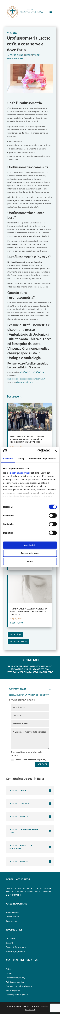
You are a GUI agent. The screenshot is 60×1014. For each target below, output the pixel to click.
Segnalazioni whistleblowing (19, 986)
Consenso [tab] (8, 458)
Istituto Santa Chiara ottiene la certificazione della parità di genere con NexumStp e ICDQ (27, 439)
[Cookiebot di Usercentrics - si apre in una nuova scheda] (38, 451)
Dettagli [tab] (21, 458)
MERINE (47, 888)
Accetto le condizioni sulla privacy (30, 760)
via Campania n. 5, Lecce (27, 382)
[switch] (53, 515)
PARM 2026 (30, 1010)
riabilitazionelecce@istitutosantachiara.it (26, 379)
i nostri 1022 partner (19, 473)
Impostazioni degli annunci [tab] (42, 458)
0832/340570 (39, 372)
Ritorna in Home (18, 641)
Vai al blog (15, 634)
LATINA (17, 888)
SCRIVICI (42, 764)
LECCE (38, 888)
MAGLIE (9, 892)
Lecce (28, 55)
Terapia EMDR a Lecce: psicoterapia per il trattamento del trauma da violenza (28, 611)
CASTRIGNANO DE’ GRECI (27, 892)
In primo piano (15, 55)
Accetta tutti (30, 545)
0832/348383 (25, 372)
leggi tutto (16, 623)
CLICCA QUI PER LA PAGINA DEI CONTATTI (29, 695)
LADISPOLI (28, 888)
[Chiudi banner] (56, 451)
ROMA (9, 888)
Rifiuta (30, 561)
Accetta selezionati (30, 553)
